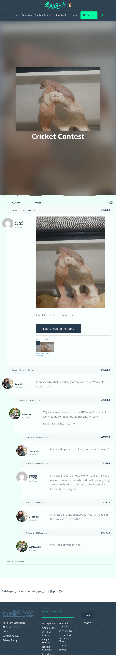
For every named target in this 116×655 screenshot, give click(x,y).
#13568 (105, 210)
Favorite (111, 202)
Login (74, 15)
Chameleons (49, 627)
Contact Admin (11, 635)
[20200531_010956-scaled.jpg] (45, 347)
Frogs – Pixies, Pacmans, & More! (66, 638)
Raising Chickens (47, 648)
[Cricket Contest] (70, 307)
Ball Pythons (48, 623)
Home (16, 15)
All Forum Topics (11, 627)
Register (91, 15)
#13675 (105, 437)
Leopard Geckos (46, 641)
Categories (27, 15)
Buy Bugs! (61, 15)
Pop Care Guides (43, 15)
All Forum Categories (14, 622)
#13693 (105, 463)
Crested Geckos (46, 634)
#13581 (105, 369)
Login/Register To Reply (58, 328)
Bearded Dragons (63, 625)
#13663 (105, 400)
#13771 (105, 532)
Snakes (62, 649)
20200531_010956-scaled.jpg (42, 354)
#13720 (105, 502)
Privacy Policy (10, 640)
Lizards (62, 645)
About (6, 631)
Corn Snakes (65, 630)
